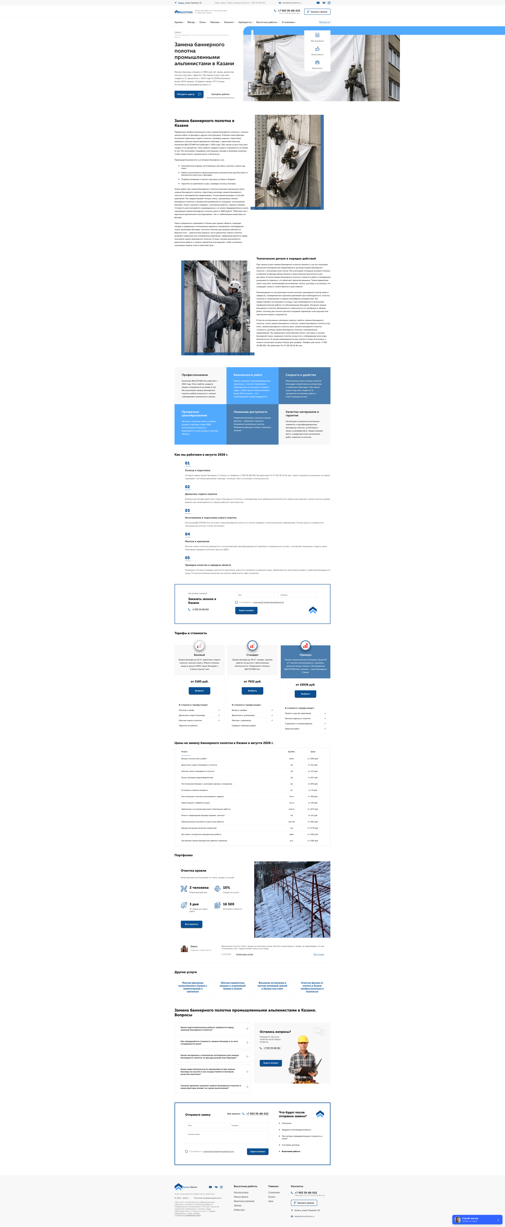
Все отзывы (319, 954)
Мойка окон (239, 1209)
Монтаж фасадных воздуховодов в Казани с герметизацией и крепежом (192, 987)
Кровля (179, 22)
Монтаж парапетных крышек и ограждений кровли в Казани (233, 985)
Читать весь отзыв (244, 954)
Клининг (229, 22)
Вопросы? (324, 22)
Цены (270, 1201)
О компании (274, 1192)
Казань (181, 3)
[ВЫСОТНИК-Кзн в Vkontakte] (324, 2)
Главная (178, 32)
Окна (202, 22)
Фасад (191, 22)
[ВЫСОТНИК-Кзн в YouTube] (318, 2)
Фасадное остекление (244, 1201)
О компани (288, 22)
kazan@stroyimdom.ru (291, 3)
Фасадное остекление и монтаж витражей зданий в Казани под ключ (272, 985)
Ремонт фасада (241, 1196)
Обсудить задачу (186, 94)
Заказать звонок (319, 12)
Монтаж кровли (241, 1192)
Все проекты (191, 924)
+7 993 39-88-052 (289, 10)
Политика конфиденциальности (208, 1198)
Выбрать (199, 690)
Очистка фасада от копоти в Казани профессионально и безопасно (312, 987)
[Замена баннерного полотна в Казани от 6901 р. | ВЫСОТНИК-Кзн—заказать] (184, 11)
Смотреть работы (220, 94)
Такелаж (214, 22)
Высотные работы (266, 22)
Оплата (271, 1196)
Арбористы (244, 22)
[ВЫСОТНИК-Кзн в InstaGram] (329, 2)
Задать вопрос (246, 610)
